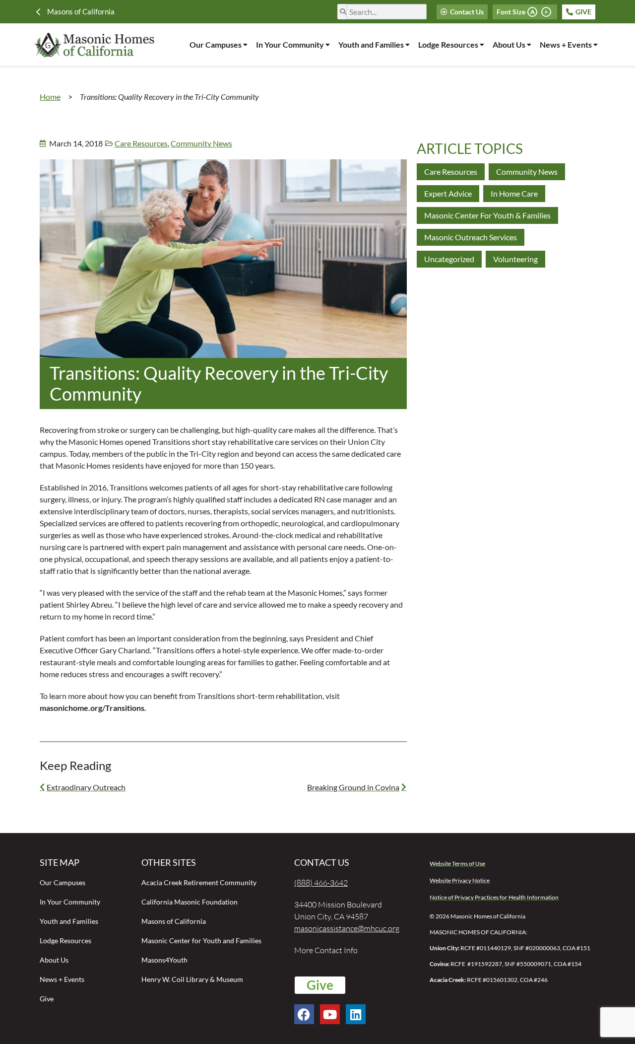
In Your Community (290, 44)
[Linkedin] (356, 1014)
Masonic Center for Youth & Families (487, 215)
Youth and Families (371, 44)
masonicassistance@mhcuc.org (346, 928)
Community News (201, 143)
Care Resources (141, 143)
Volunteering (515, 259)
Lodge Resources (448, 44)
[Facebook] (304, 1014)
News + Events (566, 44)
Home (50, 96)
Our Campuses (216, 44)
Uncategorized (449, 259)
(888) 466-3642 (321, 883)
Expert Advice (448, 193)
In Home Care (514, 193)
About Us (509, 44)
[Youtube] (330, 1014)
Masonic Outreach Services (470, 237)
